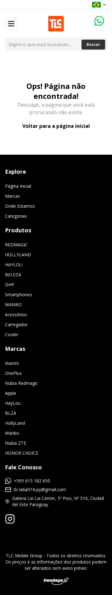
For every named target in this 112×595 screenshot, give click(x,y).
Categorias (16, 216)
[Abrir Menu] (11, 23)
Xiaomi (12, 363)
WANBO (13, 304)
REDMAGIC (16, 245)
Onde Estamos (20, 206)
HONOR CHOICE (21, 453)
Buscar (93, 44)
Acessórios (16, 314)
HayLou (13, 403)
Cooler (11, 334)
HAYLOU (13, 265)
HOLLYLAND (18, 255)
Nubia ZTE (15, 443)
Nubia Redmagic (21, 383)
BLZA (10, 413)
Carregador (16, 324)
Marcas (12, 196)
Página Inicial (18, 186)
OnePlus (13, 373)
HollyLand (15, 423)
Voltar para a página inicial (56, 126)
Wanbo (12, 433)
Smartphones (18, 295)
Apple (10, 393)
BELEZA (13, 275)
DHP (9, 285)
